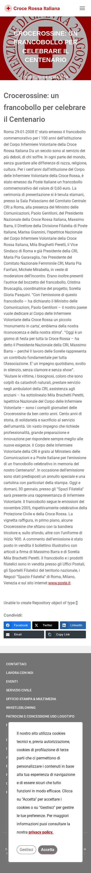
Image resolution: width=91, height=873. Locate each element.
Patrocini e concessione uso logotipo (40, 716)
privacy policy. (41, 832)
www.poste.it (59, 583)
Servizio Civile (19, 690)
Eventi (12, 681)
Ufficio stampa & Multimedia (31, 699)
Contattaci (16, 664)
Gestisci (26, 849)
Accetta (47, 849)
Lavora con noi (19, 673)
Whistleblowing (21, 708)
